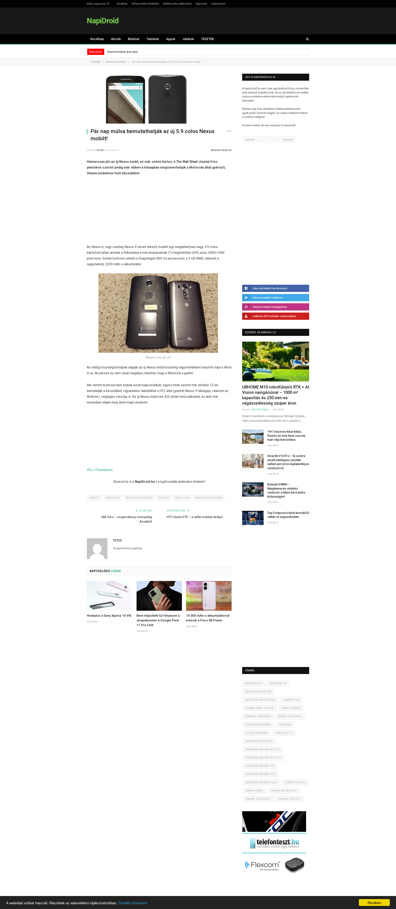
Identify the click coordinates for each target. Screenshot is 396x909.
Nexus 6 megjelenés (139, 497)
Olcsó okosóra (256, 733)
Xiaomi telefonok (258, 799)
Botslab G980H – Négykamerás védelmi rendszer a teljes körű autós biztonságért (286, 490)
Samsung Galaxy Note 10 (263, 757)
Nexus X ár (182, 497)
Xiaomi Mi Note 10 (283, 790)
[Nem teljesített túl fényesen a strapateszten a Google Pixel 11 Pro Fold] (159, 596)
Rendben (374, 902)
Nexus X (164, 497)
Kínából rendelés (258, 716)
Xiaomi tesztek (289, 799)
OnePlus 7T (284, 733)
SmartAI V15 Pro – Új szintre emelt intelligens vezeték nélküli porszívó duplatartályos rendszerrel (288, 462)
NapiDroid (103, 20)
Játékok (188, 39)
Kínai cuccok (291, 708)
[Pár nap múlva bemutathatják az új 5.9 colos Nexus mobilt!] (159, 99)
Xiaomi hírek (254, 790)
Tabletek (152, 39)
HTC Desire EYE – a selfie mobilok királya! (195, 517)
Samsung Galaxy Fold (261, 782)
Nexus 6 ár (113, 497)
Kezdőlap (122, 3)
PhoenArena (104, 470)
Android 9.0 (254, 683)
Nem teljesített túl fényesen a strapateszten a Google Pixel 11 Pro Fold (158, 620)
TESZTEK (207, 39)
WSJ (90, 470)
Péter (100, 150)
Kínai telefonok (290, 716)
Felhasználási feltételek (145, 3)
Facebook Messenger (260, 700)
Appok (170, 39)
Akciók (116, 39)
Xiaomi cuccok (295, 782)
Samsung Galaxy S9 (259, 766)
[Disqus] (159, 696)
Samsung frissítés (259, 741)
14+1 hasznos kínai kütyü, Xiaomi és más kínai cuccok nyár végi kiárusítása (286, 435)
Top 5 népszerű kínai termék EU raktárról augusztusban (288, 515)
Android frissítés (258, 691)
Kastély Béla (259, 409)
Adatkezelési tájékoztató (177, 3)
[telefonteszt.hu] (274, 852)
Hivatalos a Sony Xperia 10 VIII (109, 615)
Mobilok (133, 39)
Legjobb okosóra (258, 724)
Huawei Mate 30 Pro (259, 708)
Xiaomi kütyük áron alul (122, 51)
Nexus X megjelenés (209, 497)
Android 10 (278, 683)
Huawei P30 (291, 700)
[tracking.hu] (274, 830)
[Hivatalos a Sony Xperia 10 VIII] (109, 596)
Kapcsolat (201, 3)
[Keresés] (305, 39)
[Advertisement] (159, 211)
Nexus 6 (95, 497)
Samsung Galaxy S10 (260, 774)
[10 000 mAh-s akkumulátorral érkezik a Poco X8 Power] (209, 596)
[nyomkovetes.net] (275, 874)
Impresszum (218, 3)
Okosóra (285, 724)
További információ (132, 902)
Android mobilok (221, 150)
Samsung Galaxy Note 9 (262, 749)
